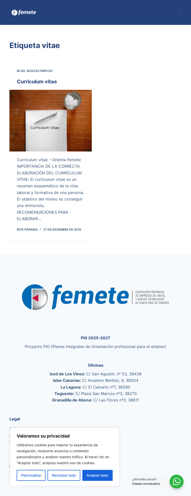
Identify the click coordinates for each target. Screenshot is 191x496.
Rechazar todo (64, 475)
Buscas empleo (39, 71)
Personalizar (31, 475)
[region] (64, 457)
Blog (21, 71)
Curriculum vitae (37, 82)
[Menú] (179, 12)
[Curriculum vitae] (50, 120)
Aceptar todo (97, 475)
